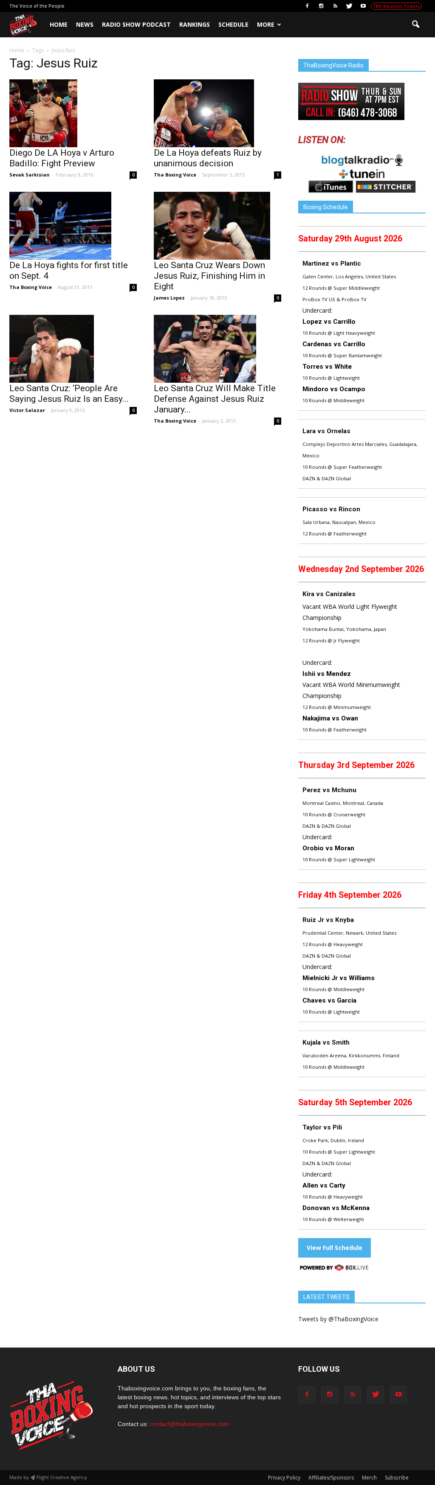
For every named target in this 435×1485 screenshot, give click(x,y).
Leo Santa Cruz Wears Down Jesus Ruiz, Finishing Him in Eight (209, 275)
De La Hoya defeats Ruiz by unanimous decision (208, 158)
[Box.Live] (334, 1269)
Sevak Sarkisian (29, 174)
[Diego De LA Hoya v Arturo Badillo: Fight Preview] (73, 113)
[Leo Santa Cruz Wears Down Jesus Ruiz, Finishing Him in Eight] (217, 226)
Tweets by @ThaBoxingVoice (338, 1319)
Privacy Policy (284, 1477)
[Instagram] (321, 6)
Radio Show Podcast (136, 24)
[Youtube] (363, 6)
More (265, 24)
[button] (415, 24)
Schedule (233, 24)
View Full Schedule (334, 1248)
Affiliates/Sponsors (331, 1477)
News (84, 24)
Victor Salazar (27, 410)
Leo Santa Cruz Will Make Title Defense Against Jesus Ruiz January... (215, 399)
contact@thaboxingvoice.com (189, 1424)
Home (59, 24)
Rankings (194, 24)
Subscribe (397, 1477)
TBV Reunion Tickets (396, 6)
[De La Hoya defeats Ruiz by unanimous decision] (217, 113)
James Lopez (169, 297)
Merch (369, 1477)
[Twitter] (349, 6)
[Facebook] (307, 6)
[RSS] (335, 6)
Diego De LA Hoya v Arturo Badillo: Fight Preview (61, 158)
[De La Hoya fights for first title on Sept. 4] (73, 226)
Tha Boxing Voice (175, 174)
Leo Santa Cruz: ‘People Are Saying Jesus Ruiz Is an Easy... (69, 393)
